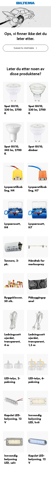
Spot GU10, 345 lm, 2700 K (13, 150)
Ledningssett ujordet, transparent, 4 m (12, 340)
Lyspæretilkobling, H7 (37, 188)
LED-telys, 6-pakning (36, 380)
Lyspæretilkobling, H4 (13, 188)
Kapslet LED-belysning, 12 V (13, 418)
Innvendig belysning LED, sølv (10, 459)
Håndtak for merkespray (36, 262)
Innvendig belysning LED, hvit (35, 418)
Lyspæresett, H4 (12, 225)
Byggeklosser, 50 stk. (13, 299)
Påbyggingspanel (37, 299)
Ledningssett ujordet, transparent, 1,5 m (36, 340)
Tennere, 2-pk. (11, 262)
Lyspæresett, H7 (36, 225)
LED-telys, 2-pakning (12, 380)
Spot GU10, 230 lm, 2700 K (13, 109)
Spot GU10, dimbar (35, 148)
